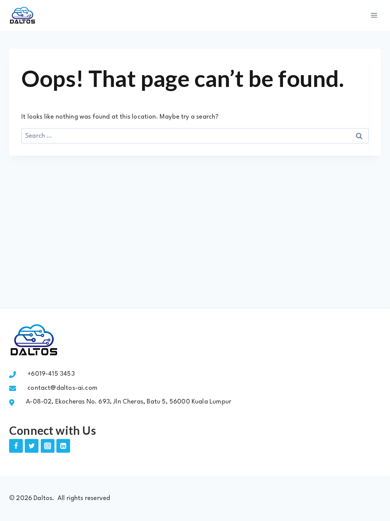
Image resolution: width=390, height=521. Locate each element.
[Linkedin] (63, 446)
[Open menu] (374, 15)
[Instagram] (47, 446)
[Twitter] (31, 446)
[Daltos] (22, 15)
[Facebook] (16, 446)
